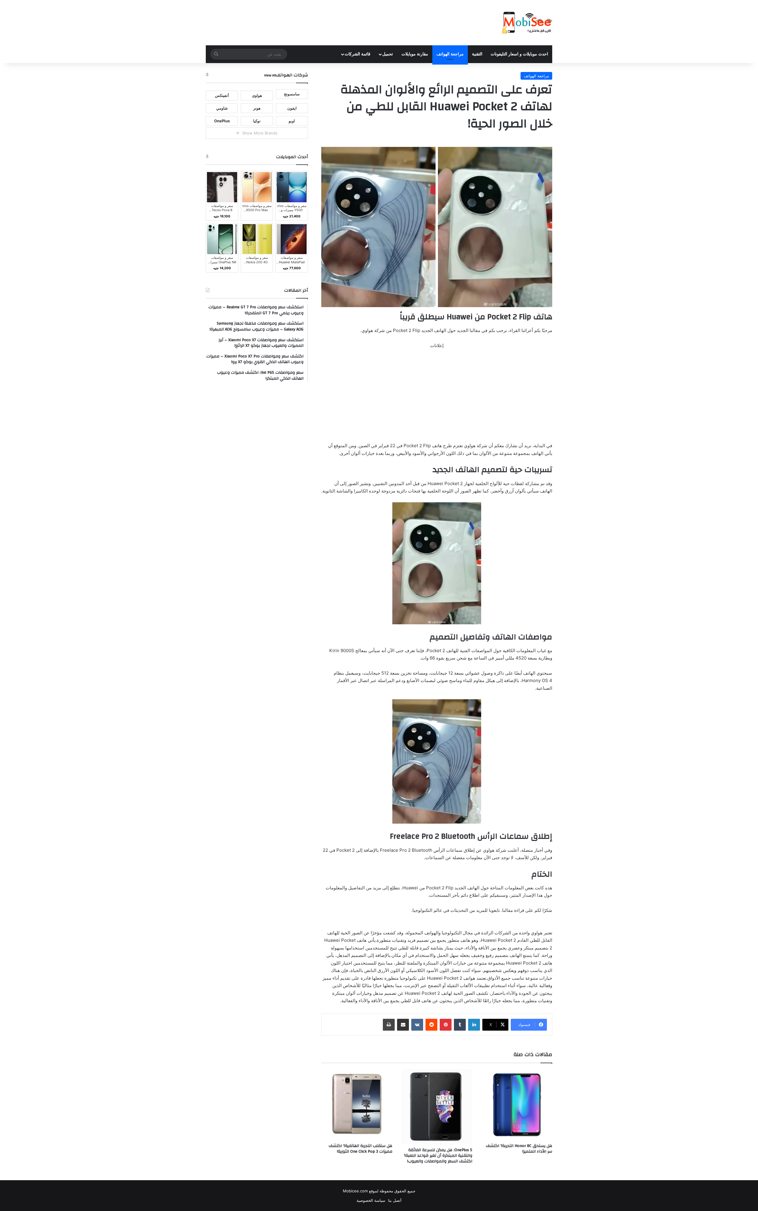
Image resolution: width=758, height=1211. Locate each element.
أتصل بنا (395, 1200)
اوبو (292, 120)
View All (270, 75)
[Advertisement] (436, 398)
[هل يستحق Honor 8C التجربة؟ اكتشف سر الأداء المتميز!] (516, 1104)
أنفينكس (222, 95)
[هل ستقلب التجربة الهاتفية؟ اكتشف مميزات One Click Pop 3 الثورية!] (356, 1104)
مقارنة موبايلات (415, 54)
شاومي (222, 108)
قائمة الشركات (357, 54)
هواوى (257, 95)
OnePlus (222, 120)
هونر (257, 108)
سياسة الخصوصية (370, 1200)
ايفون (292, 108)
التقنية (477, 54)
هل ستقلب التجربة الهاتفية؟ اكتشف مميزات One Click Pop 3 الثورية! (360, 1148)
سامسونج (292, 94)
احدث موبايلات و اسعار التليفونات (519, 54)
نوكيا (257, 120)
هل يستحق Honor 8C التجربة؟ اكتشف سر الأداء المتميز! (519, 1148)
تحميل (387, 54)
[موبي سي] (526, 22)
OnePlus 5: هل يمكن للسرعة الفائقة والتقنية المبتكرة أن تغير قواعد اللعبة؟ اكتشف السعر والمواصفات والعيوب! (438, 1155)
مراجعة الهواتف (450, 54)
